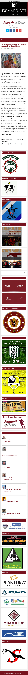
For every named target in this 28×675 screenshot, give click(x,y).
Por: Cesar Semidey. (6, 514)
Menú (1, 17)
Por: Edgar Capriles (6, 491)
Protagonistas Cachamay (12, 501)
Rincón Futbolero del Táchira (13, 513)
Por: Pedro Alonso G (7, 467)
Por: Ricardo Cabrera (7, 479)
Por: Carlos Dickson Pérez (8, 503)
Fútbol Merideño (14, 48)
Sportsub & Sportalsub (19, 673)
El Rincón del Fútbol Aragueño (13, 489)
